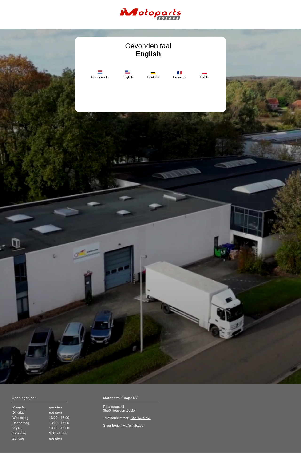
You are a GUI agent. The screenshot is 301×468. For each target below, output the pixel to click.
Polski (204, 77)
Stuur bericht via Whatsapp (123, 425)
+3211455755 (140, 418)
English (148, 54)
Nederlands (99, 77)
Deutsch (153, 77)
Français (179, 77)
